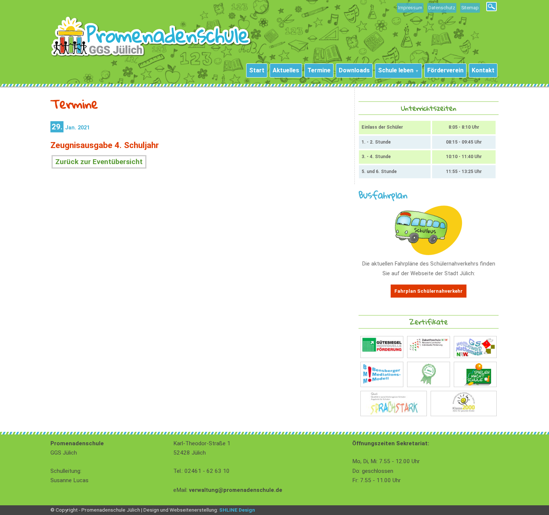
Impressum (410, 7)
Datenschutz (441, 7)
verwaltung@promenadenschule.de (235, 490)
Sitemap (470, 7)
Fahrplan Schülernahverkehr (428, 291)
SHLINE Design (237, 510)
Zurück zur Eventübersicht (99, 161)
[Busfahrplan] (428, 253)
